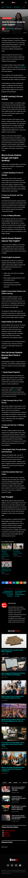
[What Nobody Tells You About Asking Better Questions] (14, 641)
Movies (15, 782)
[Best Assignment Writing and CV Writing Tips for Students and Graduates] (14, 664)
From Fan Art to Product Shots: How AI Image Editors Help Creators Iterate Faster (13, 744)
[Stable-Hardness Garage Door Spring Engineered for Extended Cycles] (6, 818)
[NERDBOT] (14, 2)
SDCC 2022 (7, 836)
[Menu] (3, 2)
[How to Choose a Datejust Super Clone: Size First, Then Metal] (6, 789)
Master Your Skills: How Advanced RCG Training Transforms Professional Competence (13, 769)
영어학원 (23, 67)
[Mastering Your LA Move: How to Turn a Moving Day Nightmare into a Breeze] (14, 710)
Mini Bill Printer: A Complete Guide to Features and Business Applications (19, 808)
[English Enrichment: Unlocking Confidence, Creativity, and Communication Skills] (7, 546)
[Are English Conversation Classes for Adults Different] (18, 546)
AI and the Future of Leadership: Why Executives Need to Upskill (19, 798)
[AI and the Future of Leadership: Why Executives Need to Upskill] (6, 799)
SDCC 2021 (7, 834)
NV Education (7, 18)
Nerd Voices (10, 28)
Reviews (6, 832)
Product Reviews (9, 830)
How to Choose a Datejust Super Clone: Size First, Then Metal (18, 788)
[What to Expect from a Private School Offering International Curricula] (14, 687)
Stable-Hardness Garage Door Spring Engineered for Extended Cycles (19, 817)
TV (20, 782)
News (10, 782)
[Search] (25, 2)
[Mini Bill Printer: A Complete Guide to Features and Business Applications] (6, 808)
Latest (4, 782)
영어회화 (14, 390)
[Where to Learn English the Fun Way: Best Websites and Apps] (7, 564)
